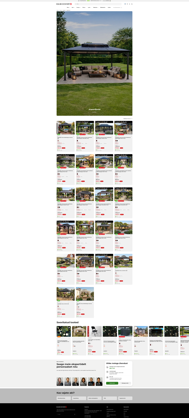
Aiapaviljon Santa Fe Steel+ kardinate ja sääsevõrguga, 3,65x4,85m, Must (122, 204)
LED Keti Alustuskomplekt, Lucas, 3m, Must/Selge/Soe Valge (171, 341)
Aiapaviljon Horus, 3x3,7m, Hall (63, 303)
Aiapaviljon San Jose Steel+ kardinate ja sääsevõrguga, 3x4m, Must (103, 271)
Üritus (83, 7)
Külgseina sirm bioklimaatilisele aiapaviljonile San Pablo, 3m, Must (156, 341)
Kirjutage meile (125, 383)
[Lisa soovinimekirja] (73, 136)
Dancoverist (126, 409)
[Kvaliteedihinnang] (59, 169)
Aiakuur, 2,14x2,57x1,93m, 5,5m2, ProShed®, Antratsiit (125, 340)
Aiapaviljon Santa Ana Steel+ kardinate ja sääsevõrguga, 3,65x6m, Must (103, 138)
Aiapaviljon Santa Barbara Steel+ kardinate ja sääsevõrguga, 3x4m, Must (123, 171)
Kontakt (125, 411)
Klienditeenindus (110, 409)
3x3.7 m (63, 143)
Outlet (109, 7)
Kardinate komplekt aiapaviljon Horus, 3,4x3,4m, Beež (78, 341)
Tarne (108, 413)
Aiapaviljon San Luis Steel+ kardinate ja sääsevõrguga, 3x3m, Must (64, 271)
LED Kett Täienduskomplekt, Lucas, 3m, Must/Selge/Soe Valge (110, 341)
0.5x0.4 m (90, 346)
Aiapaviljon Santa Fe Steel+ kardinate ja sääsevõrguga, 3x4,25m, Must (64, 238)
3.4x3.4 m (59, 143)
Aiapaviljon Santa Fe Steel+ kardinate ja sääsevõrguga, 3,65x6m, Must (84, 204)
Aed (72, 7)
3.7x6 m (86, 143)
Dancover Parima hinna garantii (111, 416)
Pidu (68, 7)
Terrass (78, 7)
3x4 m (83, 143)
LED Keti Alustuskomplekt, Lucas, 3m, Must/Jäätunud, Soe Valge (63, 341)
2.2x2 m (182, 348)
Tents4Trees (126, 416)
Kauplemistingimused (111, 411)
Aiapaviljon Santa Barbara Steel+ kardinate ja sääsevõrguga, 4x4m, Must (85, 171)
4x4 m (78, 176)
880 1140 (112, 368)
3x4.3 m (85, 209)
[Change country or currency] (125, 4)
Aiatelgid (64, 10)
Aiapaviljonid (68, 10)
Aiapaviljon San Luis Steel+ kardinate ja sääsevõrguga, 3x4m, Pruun (122, 238)
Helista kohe (112, 383)
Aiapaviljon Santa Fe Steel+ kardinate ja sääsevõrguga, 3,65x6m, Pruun (64, 204)
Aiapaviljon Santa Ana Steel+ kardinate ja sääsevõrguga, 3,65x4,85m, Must (84, 138)
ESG (124, 413)
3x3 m (63, 209)
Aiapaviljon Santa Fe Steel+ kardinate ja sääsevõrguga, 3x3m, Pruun (84, 238)
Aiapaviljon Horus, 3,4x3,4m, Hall (121, 270)
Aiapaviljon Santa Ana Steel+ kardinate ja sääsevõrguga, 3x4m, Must (65, 171)
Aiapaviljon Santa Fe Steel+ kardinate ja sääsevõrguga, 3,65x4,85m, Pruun (103, 204)
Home (57, 10)
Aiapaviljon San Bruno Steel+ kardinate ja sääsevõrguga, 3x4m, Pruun (103, 238)
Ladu (89, 7)
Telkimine (95, 7)
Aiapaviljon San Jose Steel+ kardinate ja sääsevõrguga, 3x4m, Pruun (84, 271)
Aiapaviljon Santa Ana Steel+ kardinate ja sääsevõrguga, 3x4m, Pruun (123, 138)
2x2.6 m (121, 346)
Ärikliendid (102, 7)
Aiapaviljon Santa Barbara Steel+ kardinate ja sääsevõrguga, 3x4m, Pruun (104, 171)
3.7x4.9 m (78, 143)
